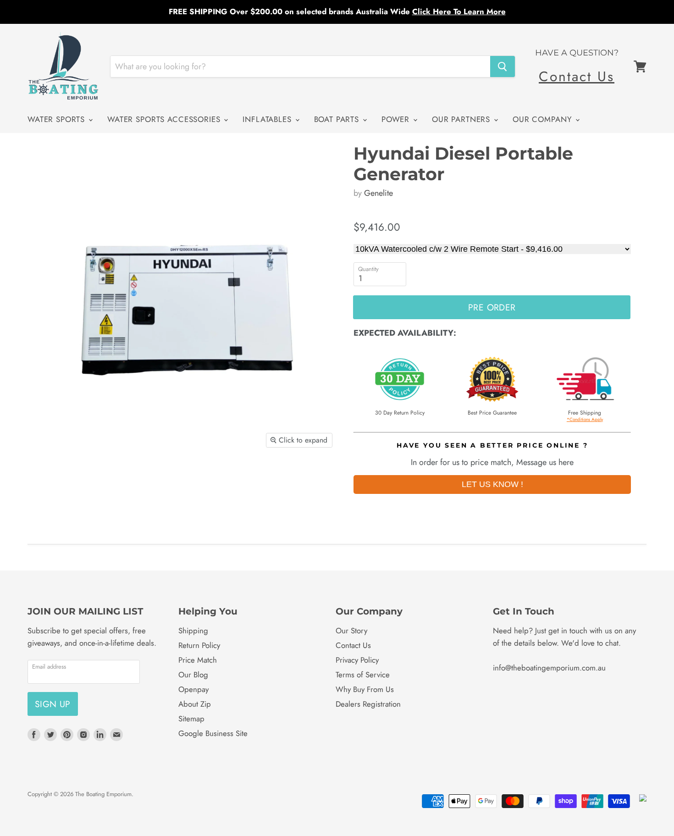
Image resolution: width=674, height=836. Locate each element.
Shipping (193, 630)
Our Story (351, 630)
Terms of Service (363, 674)
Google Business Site (213, 733)
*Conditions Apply (585, 419)
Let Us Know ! (492, 484)
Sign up (53, 704)
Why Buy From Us (365, 689)
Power (396, 119)
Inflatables (268, 119)
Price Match (197, 659)
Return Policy (199, 645)
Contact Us (576, 76)
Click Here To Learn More (459, 11)
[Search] (502, 66)
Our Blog (193, 674)
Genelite (378, 193)
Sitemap (191, 718)
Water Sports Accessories (165, 119)
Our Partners (462, 119)
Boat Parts (338, 119)
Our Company (544, 119)
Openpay (193, 689)
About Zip (194, 703)
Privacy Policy (357, 659)
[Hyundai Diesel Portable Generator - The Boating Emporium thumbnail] (45, 480)
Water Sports (58, 119)
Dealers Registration (368, 703)
